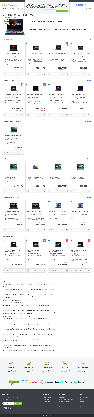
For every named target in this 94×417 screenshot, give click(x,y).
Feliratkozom (18, 403)
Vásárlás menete (62, 397)
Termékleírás (9, 278)
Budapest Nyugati (84, 397)
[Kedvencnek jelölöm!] (5, 74)
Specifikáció (20, 278)
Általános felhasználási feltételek (66, 399)
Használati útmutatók (64, 403)
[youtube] (6, 408)
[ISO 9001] (41, 382)
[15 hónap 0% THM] (6, 24)
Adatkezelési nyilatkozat (64, 401)
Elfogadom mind (61, 11)
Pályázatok (61, 405)
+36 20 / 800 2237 (47, 399)
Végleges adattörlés (63, 406)
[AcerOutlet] (5, 411)
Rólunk (81, 399)
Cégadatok (82, 401)
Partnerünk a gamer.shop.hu (86, 406)
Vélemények (32, 278)
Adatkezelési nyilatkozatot (30, 7)
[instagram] (8, 408)
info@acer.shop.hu (47, 397)
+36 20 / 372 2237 (47, 401)
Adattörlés (43, 278)
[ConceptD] (17, 411)
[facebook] (4, 408)
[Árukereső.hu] (24, 381)
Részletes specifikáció (33, 31)
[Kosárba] (22, 74)
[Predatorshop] (11, 411)
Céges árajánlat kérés (47, 403)
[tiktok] (10, 408)
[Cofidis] (33, 382)
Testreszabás (49, 11)
